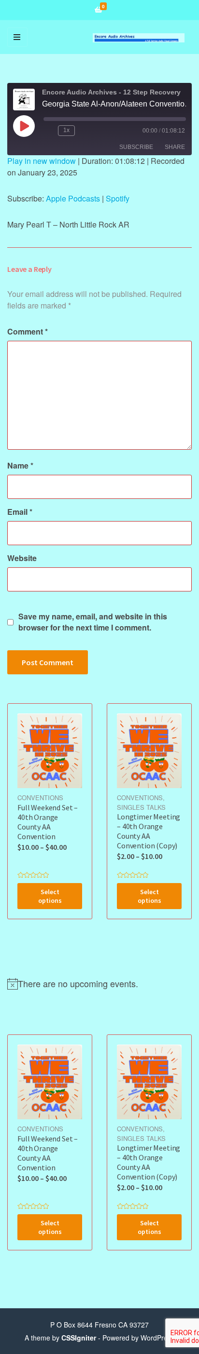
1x (66, 130)
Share (175, 147)
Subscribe (136, 147)
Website (22, 557)
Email (19, 511)
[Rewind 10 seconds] (48, 130)
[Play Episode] (23, 125)
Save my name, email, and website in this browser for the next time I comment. (92, 622)
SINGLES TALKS (141, 807)
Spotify (117, 198)
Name (20, 465)
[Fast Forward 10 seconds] (84, 130)
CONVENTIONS (40, 797)
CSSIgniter (78, 1337)
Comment (27, 331)
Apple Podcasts (73, 198)
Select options (50, 896)
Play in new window (41, 160)
